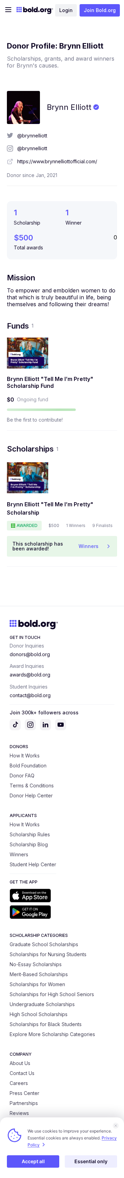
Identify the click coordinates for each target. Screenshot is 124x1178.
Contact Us (22, 1073)
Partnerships (24, 1103)
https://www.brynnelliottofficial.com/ (57, 161)
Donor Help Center (31, 795)
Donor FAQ (22, 775)
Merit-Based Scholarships (39, 974)
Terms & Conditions (32, 785)
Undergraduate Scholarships (42, 1004)
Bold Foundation (28, 765)
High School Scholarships (39, 1014)
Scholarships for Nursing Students (48, 954)
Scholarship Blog (29, 844)
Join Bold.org (100, 10)
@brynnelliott (32, 135)
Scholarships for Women (37, 984)
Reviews (19, 1113)
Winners (19, 854)
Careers (19, 1083)
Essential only (90, 1161)
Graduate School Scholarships (44, 944)
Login (66, 10)
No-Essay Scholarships (36, 964)
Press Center (24, 1093)
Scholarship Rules (30, 834)
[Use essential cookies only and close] (115, 1125)
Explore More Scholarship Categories (52, 1034)
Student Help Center (33, 864)
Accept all (33, 1161)
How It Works (25, 755)
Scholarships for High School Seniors (52, 994)
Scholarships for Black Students (46, 1024)
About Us (20, 1063)
